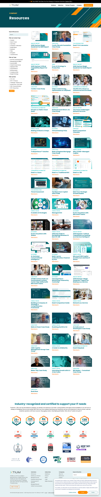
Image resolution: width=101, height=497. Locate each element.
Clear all (12, 90)
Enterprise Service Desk (36, 479)
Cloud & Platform (14, 68)
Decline (93, 492)
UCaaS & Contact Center (15, 65)
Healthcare (47, 474)
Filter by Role (12, 76)
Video (11, 51)
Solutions (53, 5)
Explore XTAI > (68, 1)
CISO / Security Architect (15, 86)
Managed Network (35, 484)
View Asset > (34, 49)
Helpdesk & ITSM (14, 66)
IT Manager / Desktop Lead (16, 82)
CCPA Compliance (51, 492)
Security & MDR (13, 63)
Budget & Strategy (14, 74)
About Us (61, 474)
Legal (46, 479)
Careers (60, 477)
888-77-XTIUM (14, 486)
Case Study (12, 43)
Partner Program (70, 5)
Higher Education (49, 481)
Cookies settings (72, 492)
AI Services (33, 474)
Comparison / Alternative (15, 45)
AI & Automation (13, 70)
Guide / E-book (13, 42)
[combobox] (80, 474)
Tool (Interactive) (14, 54)
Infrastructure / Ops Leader (16, 84)
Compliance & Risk (14, 72)
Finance (46, 475)
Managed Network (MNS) (15, 61)
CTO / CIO (12, 79)
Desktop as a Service (35, 475)
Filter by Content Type (14, 38)
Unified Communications (36, 486)
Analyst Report (13, 47)
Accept (82, 492)
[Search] (89, 474)
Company (79, 5)
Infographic (12, 52)
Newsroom (61, 475)
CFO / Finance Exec (14, 88)
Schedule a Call (88, 5)
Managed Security (35, 477)
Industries (60, 5)
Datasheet (12, 49)
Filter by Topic (12, 57)
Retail (46, 477)
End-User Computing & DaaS (16, 59)
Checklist (12, 40)
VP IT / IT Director (14, 80)
